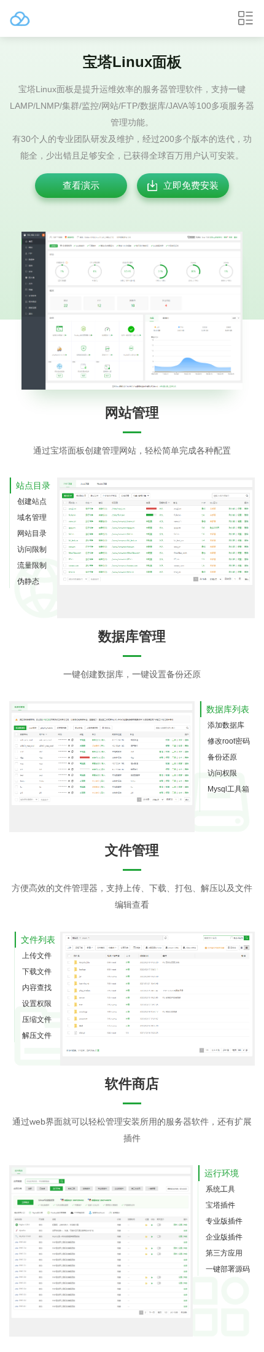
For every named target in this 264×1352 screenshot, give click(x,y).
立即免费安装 (191, 185)
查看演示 (81, 185)
